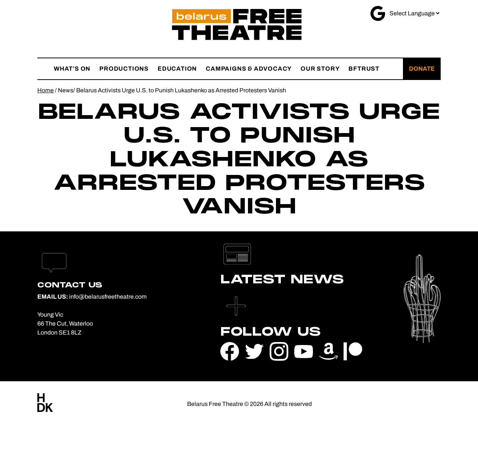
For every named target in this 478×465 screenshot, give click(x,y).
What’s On (72, 68)
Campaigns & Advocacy (249, 68)
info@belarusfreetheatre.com (108, 296)
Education (177, 68)
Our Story (320, 68)
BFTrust (363, 68)
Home (45, 90)
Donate (422, 68)
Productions (124, 68)
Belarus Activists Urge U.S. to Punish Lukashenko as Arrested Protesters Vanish (181, 90)
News (65, 90)
